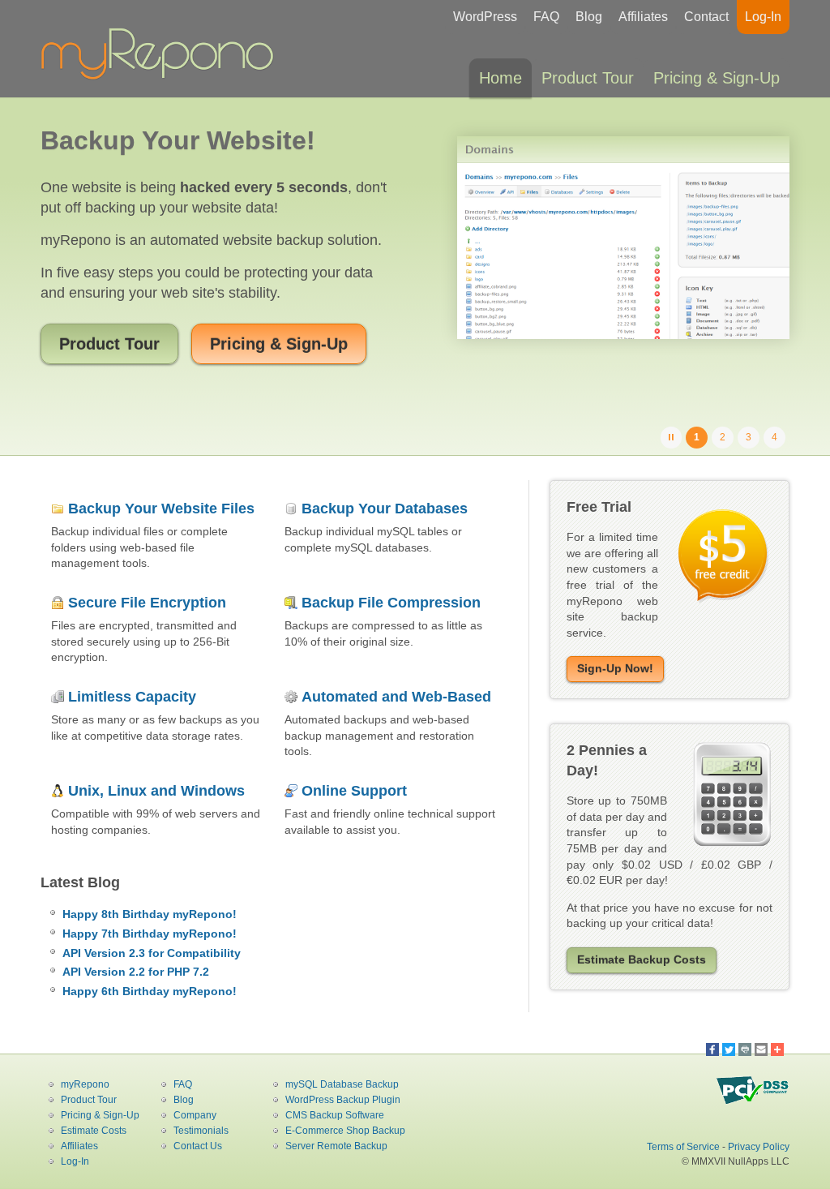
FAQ (546, 17)
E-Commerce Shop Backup (345, 1130)
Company (194, 1115)
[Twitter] (729, 1049)
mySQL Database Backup (342, 1084)
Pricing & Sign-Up (716, 78)
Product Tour (587, 78)
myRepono (85, 1084)
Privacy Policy (758, 1147)
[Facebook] (712, 1049)
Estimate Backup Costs (641, 959)
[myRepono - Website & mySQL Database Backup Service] (162, 76)
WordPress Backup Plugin (342, 1099)
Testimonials (201, 1130)
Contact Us (197, 1146)
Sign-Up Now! (615, 668)
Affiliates (643, 17)
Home (500, 78)
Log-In (763, 17)
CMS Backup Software (334, 1115)
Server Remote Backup (336, 1146)
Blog (588, 17)
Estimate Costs (93, 1130)
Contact (706, 17)
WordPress (485, 17)
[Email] (761, 1049)
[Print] (745, 1049)
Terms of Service (683, 1147)
